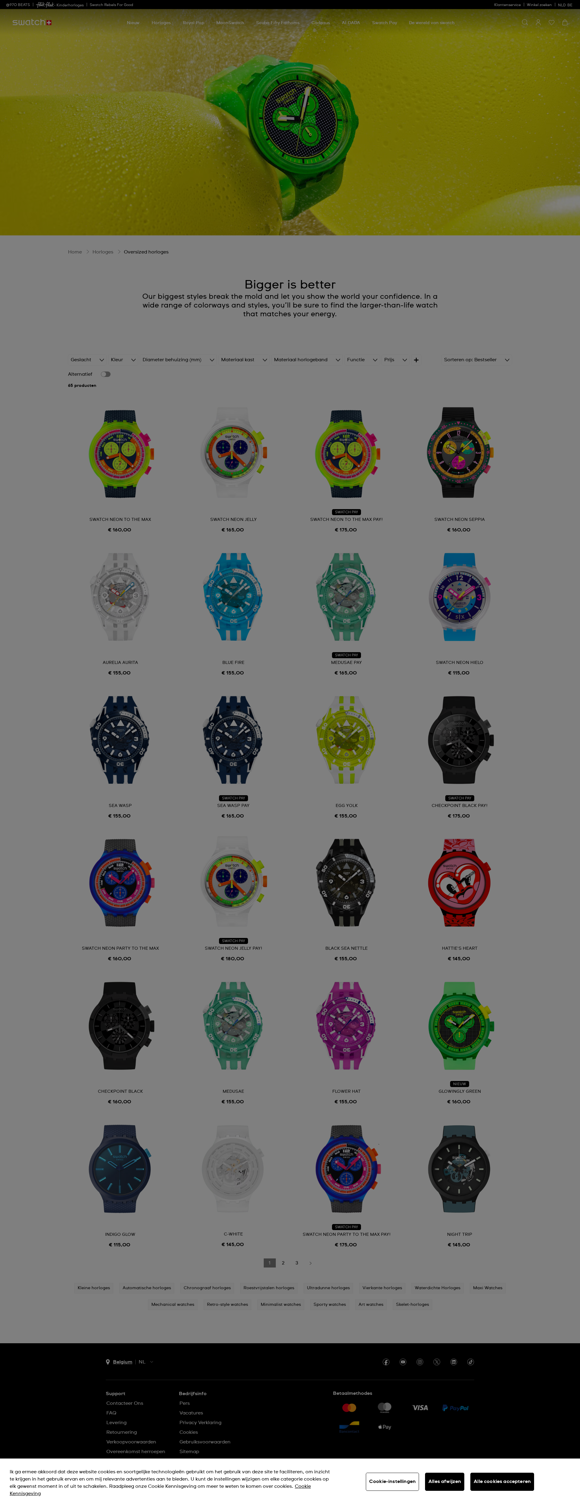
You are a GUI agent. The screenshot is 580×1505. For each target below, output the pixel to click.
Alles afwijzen (444, 1481)
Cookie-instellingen (392, 1481)
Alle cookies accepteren (502, 1481)
